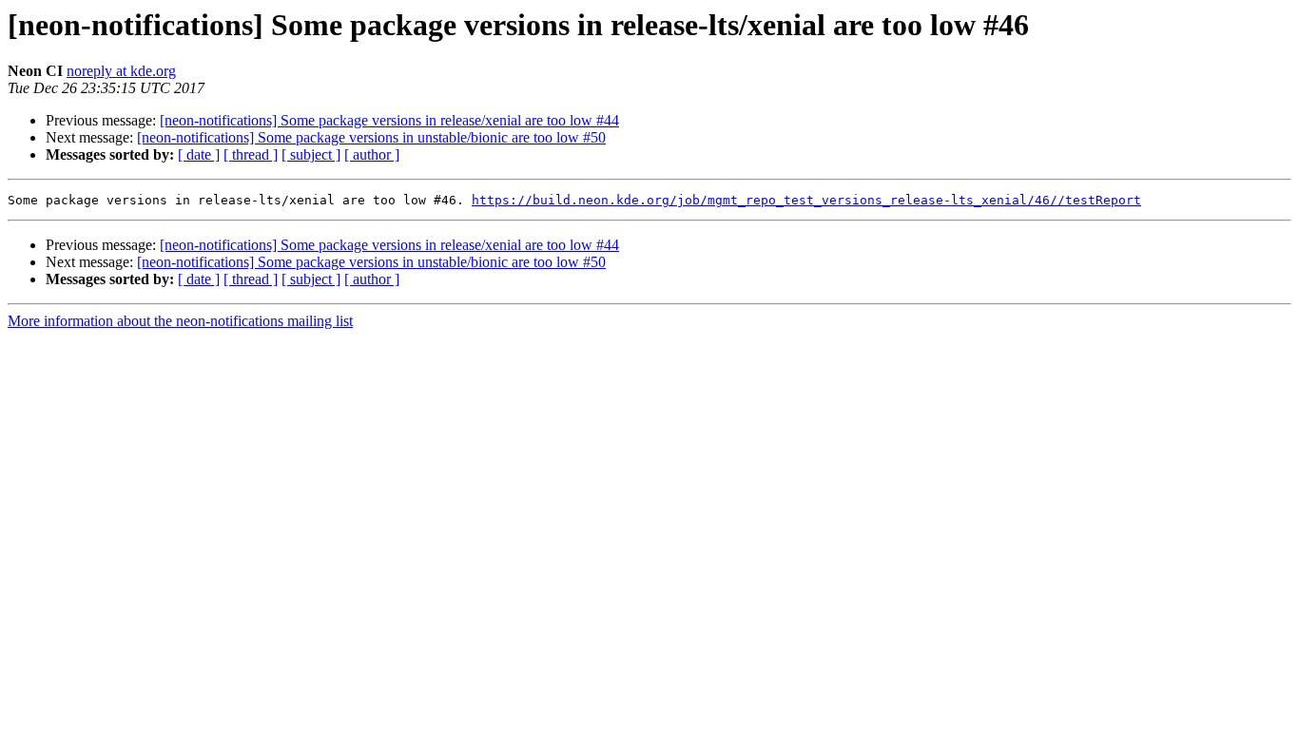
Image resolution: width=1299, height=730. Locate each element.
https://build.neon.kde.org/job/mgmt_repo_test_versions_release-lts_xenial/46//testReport (806, 200)
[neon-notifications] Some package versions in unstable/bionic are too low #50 (371, 137)
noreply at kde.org (121, 71)
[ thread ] (250, 154)
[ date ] (199, 154)
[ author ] (371, 154)
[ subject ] (310, 154)
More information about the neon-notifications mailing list (180, 321)
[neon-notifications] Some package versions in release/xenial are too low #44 (389, 120)
